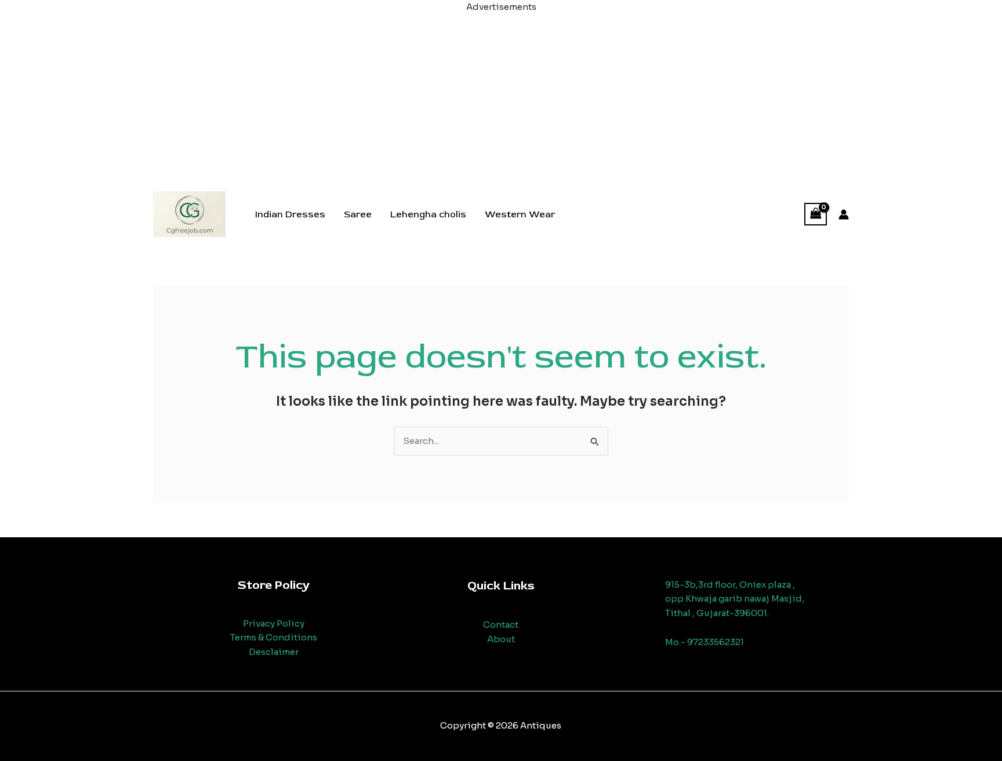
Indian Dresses (290, 214)
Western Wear (520, 214)
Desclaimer (274, 651)
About (501, 639)
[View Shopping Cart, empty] (815, 214)
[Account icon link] (843, 214)
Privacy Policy (273, 623)
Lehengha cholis (428, 214)
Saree (358, 214)
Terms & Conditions (273, 637)
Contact (500, 624)
